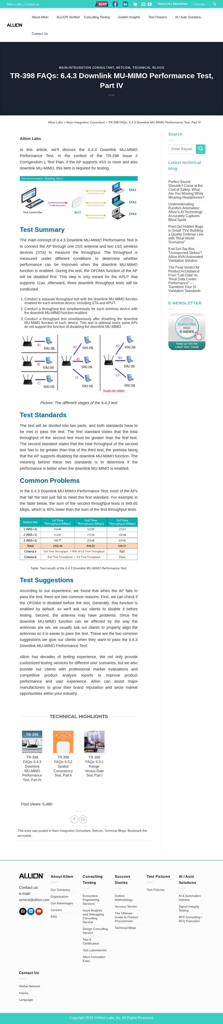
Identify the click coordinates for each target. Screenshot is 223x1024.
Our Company (60, 889)
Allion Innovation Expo (94, 959)
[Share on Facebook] (74, 819)
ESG (54, 916)
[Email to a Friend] (83, 819)
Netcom (123, 67)
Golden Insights (129, 17)
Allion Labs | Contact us (23, 4)
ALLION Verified (68, 17)
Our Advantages (62, 903)
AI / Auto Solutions (188, 17)
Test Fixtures (158, 17)
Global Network (29, 986)
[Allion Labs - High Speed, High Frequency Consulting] (15, 25)
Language (199, 4)
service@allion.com (34, 900)
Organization (59, 896)
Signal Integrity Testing (189, 908)
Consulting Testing (97, 17)
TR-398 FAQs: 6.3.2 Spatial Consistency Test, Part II (63, 766)
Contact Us (40, 33)
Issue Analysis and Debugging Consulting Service (93, 916)
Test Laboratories (95, 950)
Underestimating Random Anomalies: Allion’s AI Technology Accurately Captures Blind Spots (185, 212)
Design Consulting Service (95, 930)
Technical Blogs (148, 67)
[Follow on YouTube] (150, 4)
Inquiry (23, 993)
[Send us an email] (143, 4)
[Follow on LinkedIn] (31, 911)
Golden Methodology (124, 897)
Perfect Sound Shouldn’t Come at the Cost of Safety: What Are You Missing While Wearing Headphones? (186, 189)
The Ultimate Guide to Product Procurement (126, 917)
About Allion (40, 17)
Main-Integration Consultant (86, 67)
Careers (56, 910)
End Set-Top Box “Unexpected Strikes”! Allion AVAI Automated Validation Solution (185, 254)
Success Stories (126, 906)
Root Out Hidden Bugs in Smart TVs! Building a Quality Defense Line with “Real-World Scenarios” (186, 234)
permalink (24, 835)
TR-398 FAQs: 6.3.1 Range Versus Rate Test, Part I (94, 766)
